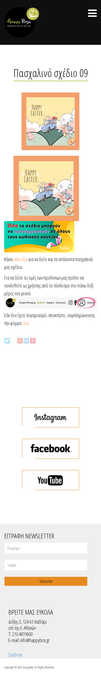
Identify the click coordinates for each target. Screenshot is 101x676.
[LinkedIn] (26, 340)
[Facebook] (13, 340)
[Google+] (20, 340)
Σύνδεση (15, 654)
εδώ (25, 323)
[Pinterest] (33, 340)
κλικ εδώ (20, 259)
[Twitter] (7, 340)
